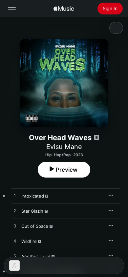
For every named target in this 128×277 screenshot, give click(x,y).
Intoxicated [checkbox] (32, 196)
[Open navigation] (12, 8)
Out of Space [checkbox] (34, 226)
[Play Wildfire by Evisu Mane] (14, 241)
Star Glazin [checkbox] (32, 211)
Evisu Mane (64, 147)
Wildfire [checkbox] (29, 241)
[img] (63, 8)
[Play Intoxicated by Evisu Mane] (14, 196)
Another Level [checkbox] (35, 256)
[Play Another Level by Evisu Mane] (14, 256)
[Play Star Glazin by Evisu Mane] (14, 211)
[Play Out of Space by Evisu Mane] (14, 226)
